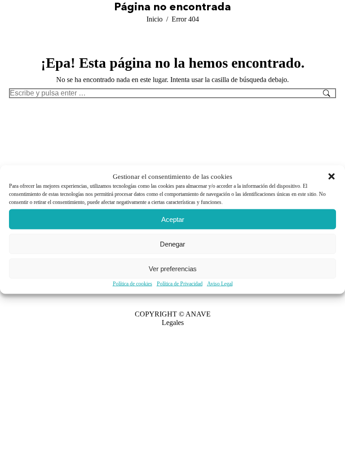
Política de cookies (132, 284)
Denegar (172, 243)
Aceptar (172, 219)
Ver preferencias (173, 268)
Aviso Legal (220, 284)
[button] (331, 176)
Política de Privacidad (180, 284)
